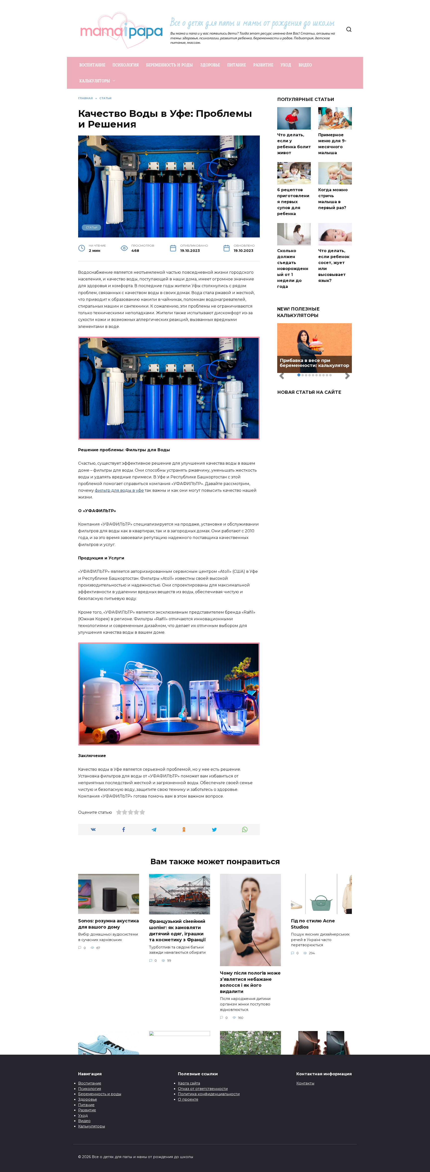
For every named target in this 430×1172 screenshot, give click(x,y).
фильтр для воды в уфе (119, 490)
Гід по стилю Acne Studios (313, 924)
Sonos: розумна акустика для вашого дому (108, 924)
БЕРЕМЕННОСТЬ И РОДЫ (169, 65)
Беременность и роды (99, 1094)
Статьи (91, 227)
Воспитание (89, 1083)
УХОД (286, 65)
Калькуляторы (91, 1126)
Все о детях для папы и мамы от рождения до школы (252, 23)
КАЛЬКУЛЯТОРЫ (94, 81)
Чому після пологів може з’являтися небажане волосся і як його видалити (250, 982)
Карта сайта (189, 1083)
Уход (83, 1115)
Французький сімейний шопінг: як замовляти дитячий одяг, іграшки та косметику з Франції (177, 930)
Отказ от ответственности (203, 1088)
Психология (89, 1088)
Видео (84, 1121)
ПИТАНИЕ (236, 65)
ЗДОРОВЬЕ (210, 65)
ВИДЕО (305, 65)
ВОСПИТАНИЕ (92, 65)
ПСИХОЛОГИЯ (126, 65)
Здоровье (87, 1099)
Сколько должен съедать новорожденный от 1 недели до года (292, 268)
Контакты (305, 1083)
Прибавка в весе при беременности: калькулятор (314, 363)
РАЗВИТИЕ (263, 65)
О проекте (188, 1099)
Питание (86, 1105)
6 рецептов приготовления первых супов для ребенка (293, 201)
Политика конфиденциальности (209, 1094)
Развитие (87, 1110)
